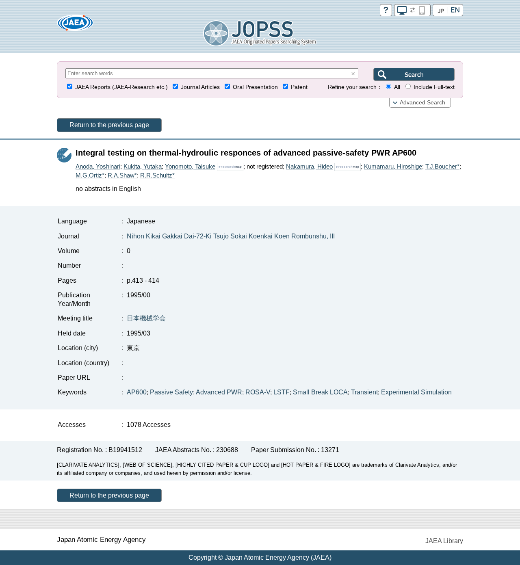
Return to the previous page (109, 124)
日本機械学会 (146, 318)
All (397, 87)
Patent (299, 87)
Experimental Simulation (416, 392)
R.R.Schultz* (157, 175)
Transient (364, 392)
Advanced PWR (219, 392)
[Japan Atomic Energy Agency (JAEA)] (75, 25)
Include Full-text (434, 87)
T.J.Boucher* (442, 166)
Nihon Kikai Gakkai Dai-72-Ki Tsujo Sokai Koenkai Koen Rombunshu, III (231, 236)
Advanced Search (422, 103)
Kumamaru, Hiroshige (393, 166)
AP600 (137, 392)
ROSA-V (257, 392)
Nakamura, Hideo (309, 166)
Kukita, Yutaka (143, 166)
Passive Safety (171, 392)
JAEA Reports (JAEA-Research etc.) (121, 87)
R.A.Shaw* (122, 175)
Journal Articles (200, 87)
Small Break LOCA (320, 392)
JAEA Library (444, 540)
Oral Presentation (255, 87)
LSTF (281, 392)
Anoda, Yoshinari (98, 166)
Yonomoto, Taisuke (190, 166)
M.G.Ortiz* (90, 175)
